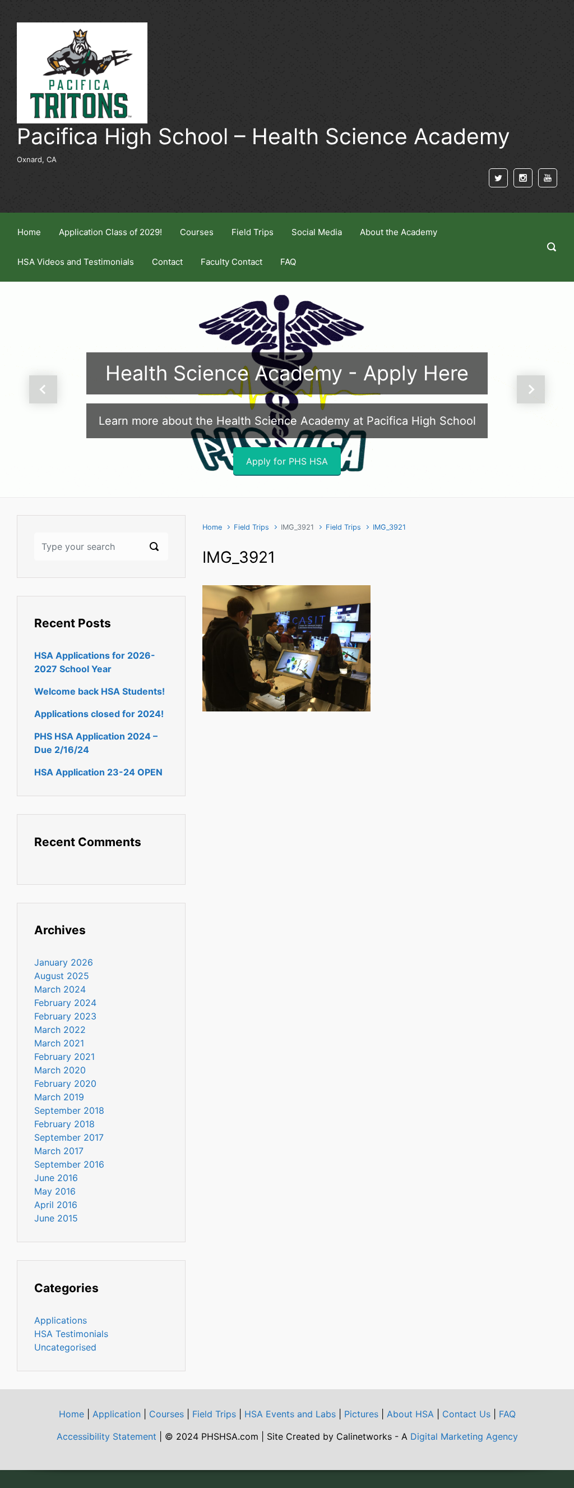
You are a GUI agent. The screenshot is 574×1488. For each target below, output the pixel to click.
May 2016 (55, 1191)
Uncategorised (65, 1347)
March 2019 (59, 1097)
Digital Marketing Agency (464, 1436)
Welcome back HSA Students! (99, 691)
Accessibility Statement (106, 1436)
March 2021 (59, 1043)
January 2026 (63, 962)
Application (116, 1414)
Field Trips (251, 527)
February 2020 (65, 1083)
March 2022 (60, 1029)
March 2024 (60, 989)
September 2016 (69, 1164)
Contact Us (466, 1414)
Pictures (361, 1414)
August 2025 (61, 975)
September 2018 (69, 1110)
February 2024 (65, 1002)
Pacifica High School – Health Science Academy (263, 136)
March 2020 (60, 1070)
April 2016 (55, 1204)
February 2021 (64, 1056)
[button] (43, 389)
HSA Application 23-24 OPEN (98, 772)
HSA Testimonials (71, 1333)
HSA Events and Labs (290, 1414)
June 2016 (56, 1177)
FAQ (507, 1414)
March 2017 (59, 1150)
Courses (166, 1414)
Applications (60, 1320)
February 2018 (64, 1123)
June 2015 (56, 1218)
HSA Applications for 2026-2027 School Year (94, 662)
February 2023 (65, 1016)
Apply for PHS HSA (287, 461)
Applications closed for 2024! (99, 713)
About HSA (410, 1414)
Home (212, 527)
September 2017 (69, 1137)
